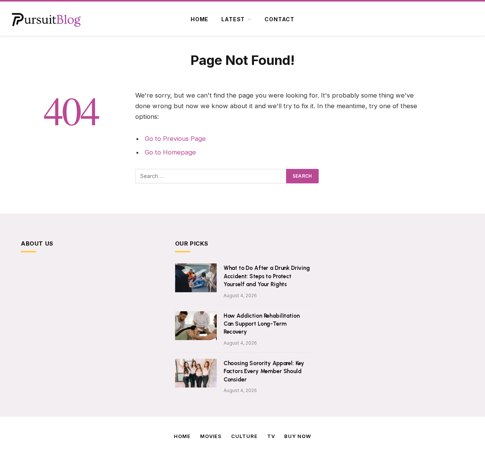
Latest (233, 19)
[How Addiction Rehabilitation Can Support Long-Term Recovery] (196, 325)
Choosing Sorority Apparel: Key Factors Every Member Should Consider (264, 371)
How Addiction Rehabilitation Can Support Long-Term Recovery (262, 324)
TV (271, 436)
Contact (279, 19)
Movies (211, 436)
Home (199, 19)
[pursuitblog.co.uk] (46, 19)
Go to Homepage (170, 152)
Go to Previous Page (175, 138)
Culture (244, 436)
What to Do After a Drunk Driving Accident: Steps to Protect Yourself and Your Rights (267, 276)
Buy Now (297, 436)
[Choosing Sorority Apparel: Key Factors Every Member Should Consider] (196, 373)
